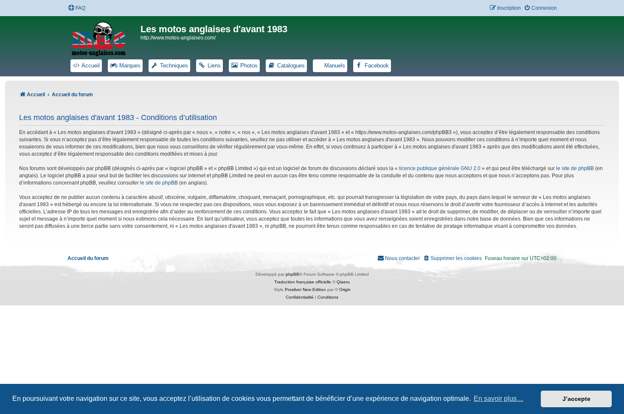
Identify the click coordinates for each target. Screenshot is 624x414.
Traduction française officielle (302, 282)
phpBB (292, 274)
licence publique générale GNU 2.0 (440, 168)
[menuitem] (76, 8)
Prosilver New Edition (305, 289)
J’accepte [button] (576, 398)
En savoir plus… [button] (498, 398)
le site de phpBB (575, 168)
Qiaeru (343, 282)
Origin (345, 289)
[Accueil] (104, 37)
